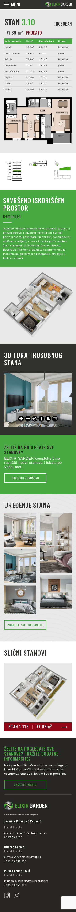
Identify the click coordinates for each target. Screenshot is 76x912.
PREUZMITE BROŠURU (25, 478)
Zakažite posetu (25, 784)
